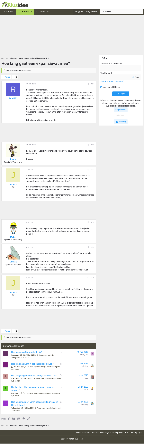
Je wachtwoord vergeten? (112, 81)
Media (42, 11)
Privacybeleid (117, 432)
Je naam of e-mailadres (111, 63)
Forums (25, 11)
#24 (92, 222)
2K (18, 369)
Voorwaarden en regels (101, 432)
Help (127, 432)
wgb (86, 378)
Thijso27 (16, 393)
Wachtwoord (106, 73)
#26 (92, 278)
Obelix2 (85, 366)
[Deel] (88, 84)
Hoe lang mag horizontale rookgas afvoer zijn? (34, 375)
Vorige (7, 77)
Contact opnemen (82, 432)
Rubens (16, 378)
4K (19, 410)
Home (10, 11)
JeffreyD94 (83, 355)
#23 (92, 170)
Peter (86, 390)
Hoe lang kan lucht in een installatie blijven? (32, 364)
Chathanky (84, 404)
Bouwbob (16, 408)
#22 (92, 145)
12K (18, 381)
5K (28, 358)
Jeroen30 (16, 367)
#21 (92, 84)
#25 (92, 247)
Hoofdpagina (136, 432)
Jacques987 (17, 355)
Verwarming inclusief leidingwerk (48, 367)
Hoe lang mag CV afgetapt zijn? (26, 352)
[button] (32, 12)
